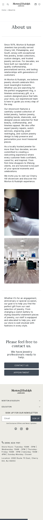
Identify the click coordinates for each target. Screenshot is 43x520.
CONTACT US (21, 365)
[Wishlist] (39, 4)
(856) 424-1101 (12, 443)
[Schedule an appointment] (36, 4)
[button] (3, 4)
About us (11, 10)
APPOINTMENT (21, 372)
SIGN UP (36, 418)
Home (4, 10)
